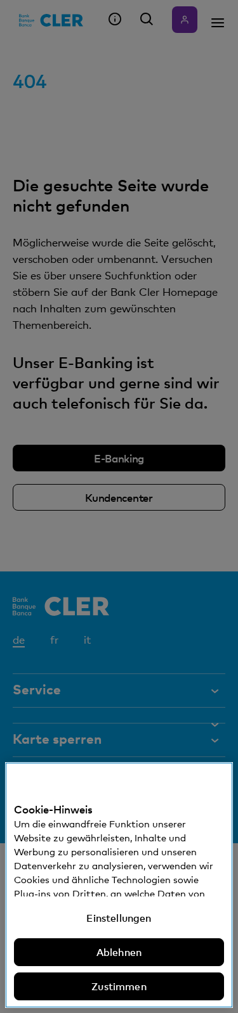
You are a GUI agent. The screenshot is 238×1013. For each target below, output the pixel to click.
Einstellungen (118, 918)
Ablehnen (119, 952)
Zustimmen (118, 986)
